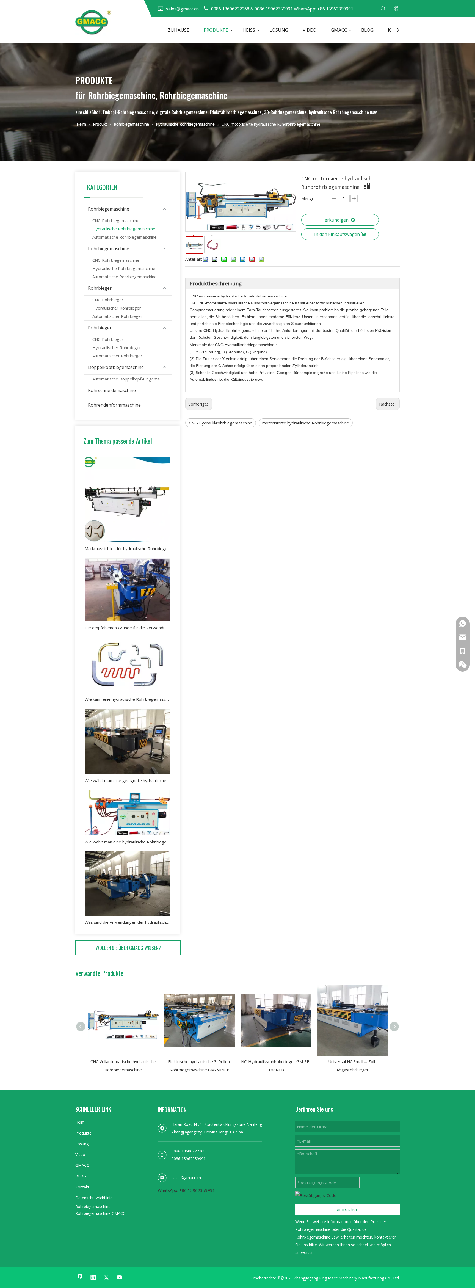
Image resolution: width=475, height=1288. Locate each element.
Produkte (83, 1133)
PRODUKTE (216, 30)
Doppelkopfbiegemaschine (116, 367)
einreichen (347, 1209)
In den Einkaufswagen (337, 234)
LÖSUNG (278, 30)
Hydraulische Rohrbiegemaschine (123, 228)
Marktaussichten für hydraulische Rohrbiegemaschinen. (127, 548)
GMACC (339, 30)
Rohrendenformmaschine (114, 405)
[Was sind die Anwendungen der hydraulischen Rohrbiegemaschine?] (127, 883)
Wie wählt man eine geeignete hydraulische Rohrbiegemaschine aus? (127, 780)
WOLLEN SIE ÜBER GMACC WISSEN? (128, 947)
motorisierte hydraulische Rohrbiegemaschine (305, 423)
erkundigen (337, 220)
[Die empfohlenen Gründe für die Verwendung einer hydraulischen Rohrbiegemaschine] (127, 589)
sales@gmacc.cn (186, 1177)
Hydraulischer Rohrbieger (116, 308)
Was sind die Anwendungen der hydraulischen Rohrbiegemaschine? (127, 922)
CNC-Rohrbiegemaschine (115, 220)
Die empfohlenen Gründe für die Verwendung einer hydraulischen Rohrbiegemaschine (127, 627)
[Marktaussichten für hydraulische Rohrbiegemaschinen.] (127, 499)
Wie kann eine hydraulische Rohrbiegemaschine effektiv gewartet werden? (127, 699)
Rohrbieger (100, 288)
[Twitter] (106, 1277)
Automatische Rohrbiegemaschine (124, 237)
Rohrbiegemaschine (108, 209)
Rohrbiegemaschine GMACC (100, 1213)
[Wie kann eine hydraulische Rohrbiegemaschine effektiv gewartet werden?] (127, 665)
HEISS (248, 30)
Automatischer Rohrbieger (117, 316)
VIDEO (309, 30)
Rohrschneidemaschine (112, 390)
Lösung (82, 1143)
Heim (80, 1122)
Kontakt (82, 1187)
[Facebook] (80, 1277)
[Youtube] (119, 1277)
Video (80, 1154)
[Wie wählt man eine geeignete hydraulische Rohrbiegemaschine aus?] (127, 741)
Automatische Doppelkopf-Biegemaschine (132, 379)
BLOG (367, 30)
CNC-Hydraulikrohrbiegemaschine (220, 423)
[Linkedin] (93, 1277)
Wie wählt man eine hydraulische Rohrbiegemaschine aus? (127, 842)
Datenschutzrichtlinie (93, 1197)
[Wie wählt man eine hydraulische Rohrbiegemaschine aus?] (127, 813)
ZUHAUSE (178, 30)
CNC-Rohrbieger (107, 299)
